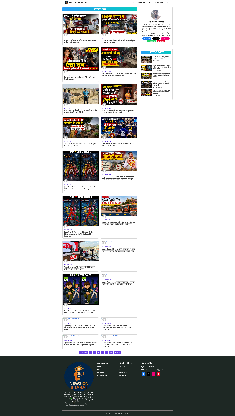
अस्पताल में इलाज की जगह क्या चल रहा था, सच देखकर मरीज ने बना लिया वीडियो (161, 75)
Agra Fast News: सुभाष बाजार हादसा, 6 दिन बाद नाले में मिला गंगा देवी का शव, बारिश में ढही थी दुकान (118, 283)
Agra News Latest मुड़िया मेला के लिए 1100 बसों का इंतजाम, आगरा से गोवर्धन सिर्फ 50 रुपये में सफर (118, 223)
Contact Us (123, 370)
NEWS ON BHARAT (79, 2)
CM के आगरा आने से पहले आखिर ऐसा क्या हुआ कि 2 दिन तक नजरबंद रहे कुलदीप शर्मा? (118, 111)
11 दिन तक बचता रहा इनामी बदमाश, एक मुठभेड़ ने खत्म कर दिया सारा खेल (161, 57)
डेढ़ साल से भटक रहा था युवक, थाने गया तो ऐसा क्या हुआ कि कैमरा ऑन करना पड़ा (161, 91)
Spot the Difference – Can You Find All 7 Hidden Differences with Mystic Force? (80, 189)
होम (134, 2)
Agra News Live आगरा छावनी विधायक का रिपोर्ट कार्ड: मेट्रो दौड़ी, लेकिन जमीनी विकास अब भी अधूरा (118, 178)
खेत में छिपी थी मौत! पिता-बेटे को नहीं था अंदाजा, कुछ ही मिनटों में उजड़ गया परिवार (80, 145)
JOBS (99, 367)
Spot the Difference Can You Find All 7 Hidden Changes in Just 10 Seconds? (80, 312)
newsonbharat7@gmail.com (157, 370)
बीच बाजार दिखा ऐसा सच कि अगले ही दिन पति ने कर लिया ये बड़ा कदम (79, 78)
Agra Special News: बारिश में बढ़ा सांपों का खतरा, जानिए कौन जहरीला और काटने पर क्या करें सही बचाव (118, 250)
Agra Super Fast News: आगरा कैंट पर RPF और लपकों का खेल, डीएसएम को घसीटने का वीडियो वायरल (79, 328)
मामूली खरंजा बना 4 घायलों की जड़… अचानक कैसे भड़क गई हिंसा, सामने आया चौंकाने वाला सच (119, 75)
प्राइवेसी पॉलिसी (159, 2)
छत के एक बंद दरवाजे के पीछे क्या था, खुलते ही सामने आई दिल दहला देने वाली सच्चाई (161, 83)
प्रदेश (150, 2)
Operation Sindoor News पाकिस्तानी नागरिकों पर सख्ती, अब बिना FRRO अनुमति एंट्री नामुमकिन (80, 344)
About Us (122, 367)
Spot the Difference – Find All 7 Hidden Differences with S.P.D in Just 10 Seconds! (80, 234)
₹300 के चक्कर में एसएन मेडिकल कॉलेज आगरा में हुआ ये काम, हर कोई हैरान (118, 41)
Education (100, 372)
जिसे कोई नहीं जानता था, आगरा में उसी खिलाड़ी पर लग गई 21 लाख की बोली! (118, 145)
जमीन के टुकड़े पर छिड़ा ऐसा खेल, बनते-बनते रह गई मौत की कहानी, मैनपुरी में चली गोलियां (80, 111)
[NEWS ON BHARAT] (66, 2)
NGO (98, 370)
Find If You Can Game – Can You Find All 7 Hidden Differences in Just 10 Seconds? (118, 345)
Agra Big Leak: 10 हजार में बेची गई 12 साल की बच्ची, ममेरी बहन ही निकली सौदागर (79, 268)
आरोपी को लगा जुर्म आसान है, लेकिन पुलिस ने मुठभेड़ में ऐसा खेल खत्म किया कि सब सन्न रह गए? (162, 67)
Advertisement (102, 375)
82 (111, 352)
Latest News (123, 372)
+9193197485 (152, 367)
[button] (167, 2)
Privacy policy (123, 375)
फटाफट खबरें (141, 2)
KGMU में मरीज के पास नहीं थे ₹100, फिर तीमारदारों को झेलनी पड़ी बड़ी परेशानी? (80, 41)
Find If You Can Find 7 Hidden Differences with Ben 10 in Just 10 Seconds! (116, 328)
